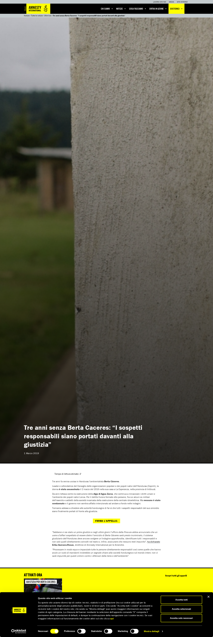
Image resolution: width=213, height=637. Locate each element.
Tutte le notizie (37, 15)
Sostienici (175, 8)
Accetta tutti (181, 599)
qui (112, 618)
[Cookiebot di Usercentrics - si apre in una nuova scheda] (18, 631)
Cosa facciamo (136, 8)
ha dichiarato (153, 541)
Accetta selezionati (181, 609)
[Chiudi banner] (208, 597)
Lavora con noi (159, 2)
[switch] (81, 631)
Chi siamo (105, 8)
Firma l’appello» (106, 520)
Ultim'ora (47, 15)
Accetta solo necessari (181, 618)
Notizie (119, 8)
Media (171, 2)
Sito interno (182, 2)
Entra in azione (156, 8)
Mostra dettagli (151, 631)
